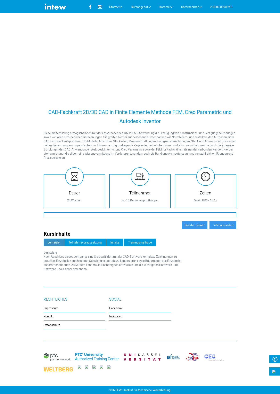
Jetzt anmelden (223, 225)
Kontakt (48, 316)
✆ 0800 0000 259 (221, 7)
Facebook (115, 308)
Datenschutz (52, 324)
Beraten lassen (194, 225)
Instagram (115, 316)
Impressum (51, 308)
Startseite (115, 7)
